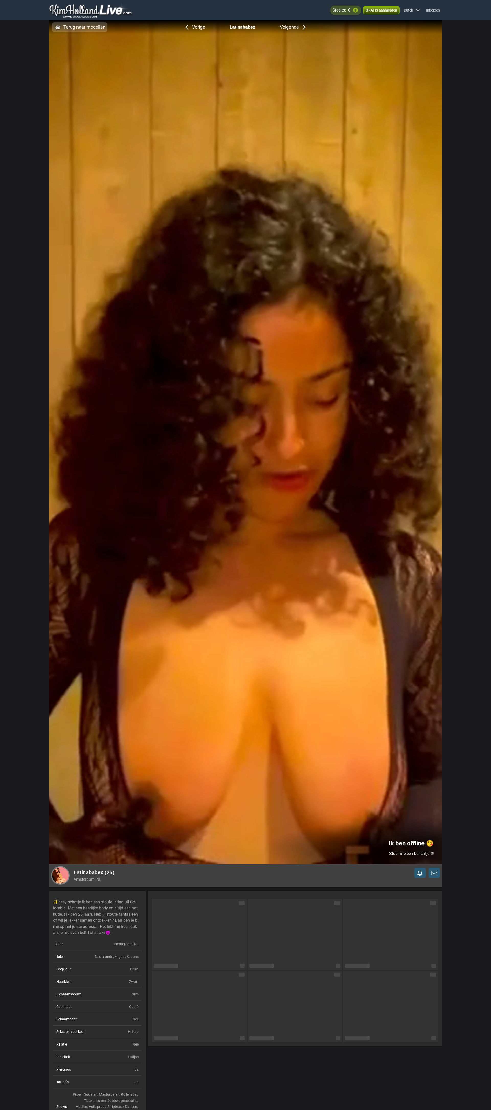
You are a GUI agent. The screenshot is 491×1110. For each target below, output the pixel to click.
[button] (412, 10)
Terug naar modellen (84, 27)
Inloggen (433, 10)
